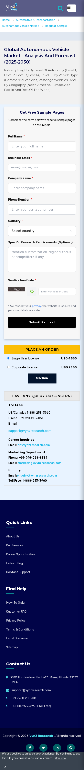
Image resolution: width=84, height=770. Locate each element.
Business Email (20, 158)
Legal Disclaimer (17, 638)
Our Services (14, 545)
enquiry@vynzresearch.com (37, 475)
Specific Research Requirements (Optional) (40, 242)
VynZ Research (41, 736)
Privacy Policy (15, 620)
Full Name (16, 136)
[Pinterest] (71, 748)
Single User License (24, 358)
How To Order (15, 602)
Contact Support (18, 572)
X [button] (5, 766)
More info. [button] (60, 758)
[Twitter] (43, 748)
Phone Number (20, 199)
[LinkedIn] (57, 748)
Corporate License (24, 367)
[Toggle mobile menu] (71, 8)
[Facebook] (30, 748)
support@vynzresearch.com (29, 431)
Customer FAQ (16, 611)
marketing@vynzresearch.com (39, 463)
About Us (13, 536)
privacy (36, 306)
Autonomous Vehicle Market (21, 26)
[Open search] (60, 8)
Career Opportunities (20, 554)
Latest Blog (14, 563)
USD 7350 (69, 367)
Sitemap (12, 647)
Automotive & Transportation (36, 20)
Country (15, 221)
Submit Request (42, 322)
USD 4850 (69, 358)
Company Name (20, 178)
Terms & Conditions (20, 629)
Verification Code (22, 280)
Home (6, 20)
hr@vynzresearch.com (34, 445)
